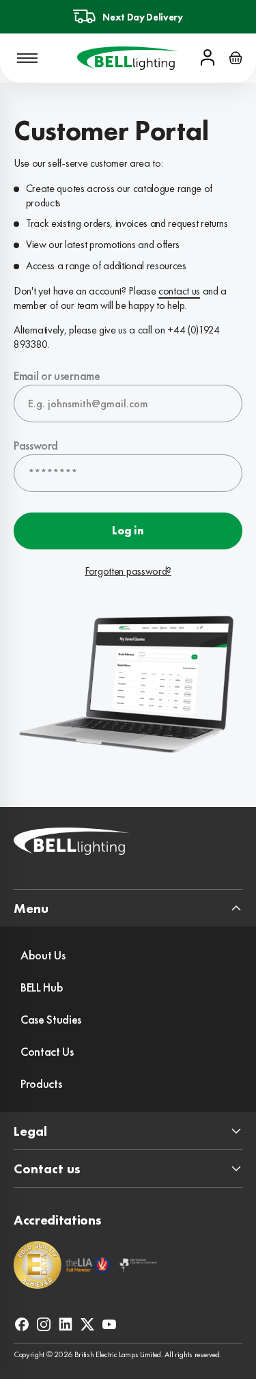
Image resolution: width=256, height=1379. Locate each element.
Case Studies (50, 1019)
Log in (127, 530)
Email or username (57, 375)
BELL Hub (41, 987)
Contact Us (47, 1051)
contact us (179, 291)
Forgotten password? (128, 571)
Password (35, 445)
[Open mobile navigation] (27, 58)
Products (40, 1083)
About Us (42, 955)
